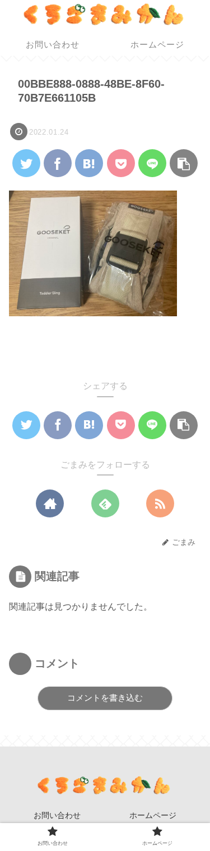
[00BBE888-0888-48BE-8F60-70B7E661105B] (89, 163)
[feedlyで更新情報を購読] (105, 503)
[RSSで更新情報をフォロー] (160, 503)
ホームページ (152, 815)
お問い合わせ (57, 815)
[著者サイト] (50, 503)
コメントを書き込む (105, 697)
